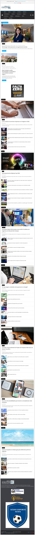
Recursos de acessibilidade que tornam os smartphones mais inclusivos (17, 401)
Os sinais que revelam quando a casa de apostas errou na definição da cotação (18, 185)
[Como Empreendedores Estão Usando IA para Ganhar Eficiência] (4, 147)
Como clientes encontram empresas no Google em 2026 (15, 121)
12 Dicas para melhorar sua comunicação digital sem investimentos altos (17, 312)
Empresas (3, 119)
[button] (6, 12)
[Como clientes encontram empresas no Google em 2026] (17, 109)
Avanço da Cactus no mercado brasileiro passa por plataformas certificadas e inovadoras (20, 189)
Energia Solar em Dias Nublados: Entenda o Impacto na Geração (16, 256)
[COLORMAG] (8, 480)
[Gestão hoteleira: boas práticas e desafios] (4, 468)
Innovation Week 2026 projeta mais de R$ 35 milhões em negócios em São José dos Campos (16, 230)
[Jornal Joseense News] (2, 15)
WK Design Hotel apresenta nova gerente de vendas (14, 47)
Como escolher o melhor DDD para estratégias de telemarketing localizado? (18, 418)
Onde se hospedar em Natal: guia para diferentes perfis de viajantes (16, 450)
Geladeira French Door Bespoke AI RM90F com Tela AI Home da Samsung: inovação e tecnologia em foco (19, 252)
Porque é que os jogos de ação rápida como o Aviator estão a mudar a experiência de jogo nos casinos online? (19, 181)
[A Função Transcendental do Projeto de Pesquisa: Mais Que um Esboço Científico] (17, 335)
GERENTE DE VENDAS (13, 45)
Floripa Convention (8, 66)
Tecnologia (3, 227)
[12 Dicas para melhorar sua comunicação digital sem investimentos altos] (4, 313)
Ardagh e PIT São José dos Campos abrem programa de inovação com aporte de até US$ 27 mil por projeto (20, 238)
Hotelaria (10, 18)
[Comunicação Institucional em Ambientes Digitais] (4, 317)
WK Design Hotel (23, 45)
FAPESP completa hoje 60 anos (11, 374)
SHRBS (11, 68)
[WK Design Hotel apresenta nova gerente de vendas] (17, 33)
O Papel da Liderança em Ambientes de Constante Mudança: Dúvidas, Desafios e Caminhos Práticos (19, 142)
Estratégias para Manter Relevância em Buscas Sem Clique (15, 294)
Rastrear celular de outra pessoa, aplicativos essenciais (15, 423)
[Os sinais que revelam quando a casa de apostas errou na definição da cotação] (4, 186)
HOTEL (17, 45)
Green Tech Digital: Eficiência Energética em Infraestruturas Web (16, 260)
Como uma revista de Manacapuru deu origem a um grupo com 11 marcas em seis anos (20, 133)
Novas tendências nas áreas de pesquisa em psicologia (15, 361)
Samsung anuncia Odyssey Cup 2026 (11, 173)
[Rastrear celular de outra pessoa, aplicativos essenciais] (4, 424)
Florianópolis (8, 45)
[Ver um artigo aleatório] (33, 15)
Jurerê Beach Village (12, 67)
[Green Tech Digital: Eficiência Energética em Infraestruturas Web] (4, 261)
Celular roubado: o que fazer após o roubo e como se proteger (16, 414)
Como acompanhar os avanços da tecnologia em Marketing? (16, 247)
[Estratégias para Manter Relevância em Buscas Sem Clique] (4, 295)
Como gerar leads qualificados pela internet (13, 299)
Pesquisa (3, 345)
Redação (4, 45)
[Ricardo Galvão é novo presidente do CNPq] (4, 370)
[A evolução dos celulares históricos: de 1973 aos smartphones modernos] (4, 410)
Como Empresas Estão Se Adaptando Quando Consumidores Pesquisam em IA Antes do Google (20, 138)
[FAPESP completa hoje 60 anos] (4, 375)
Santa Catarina (8, 68)
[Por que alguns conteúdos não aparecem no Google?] (17, 275)
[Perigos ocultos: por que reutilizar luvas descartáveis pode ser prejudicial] (4, 357)
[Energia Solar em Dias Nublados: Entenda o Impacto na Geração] (4, 257)
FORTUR (12, 66)
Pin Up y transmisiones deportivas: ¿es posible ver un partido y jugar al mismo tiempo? (19, 202)
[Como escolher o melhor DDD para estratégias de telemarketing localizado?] (4, 419)
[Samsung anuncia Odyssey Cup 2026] (17, 161)
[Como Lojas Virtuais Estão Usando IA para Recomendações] (4, 308)
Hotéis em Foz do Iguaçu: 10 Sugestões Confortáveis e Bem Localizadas (17, 463)
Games (3, 171)
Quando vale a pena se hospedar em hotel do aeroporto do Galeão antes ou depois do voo (19, 472)
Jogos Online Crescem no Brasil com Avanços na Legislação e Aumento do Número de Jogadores (19, 198)
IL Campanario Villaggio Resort (5, 67)
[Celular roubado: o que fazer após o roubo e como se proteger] (4, 415)
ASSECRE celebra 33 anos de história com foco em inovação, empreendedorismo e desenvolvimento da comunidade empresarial (19, 129)
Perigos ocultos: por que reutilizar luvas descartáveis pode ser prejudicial (18, 356)
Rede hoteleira (4, 68)
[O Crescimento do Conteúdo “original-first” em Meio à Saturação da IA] (4, 243)
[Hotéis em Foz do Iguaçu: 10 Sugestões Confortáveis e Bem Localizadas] (4, 464)
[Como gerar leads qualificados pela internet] (4, 299)
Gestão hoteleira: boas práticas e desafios (13, 467)
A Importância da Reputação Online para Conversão (14, 303)
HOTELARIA (19, 45)
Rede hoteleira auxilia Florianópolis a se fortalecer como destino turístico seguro (9, 72)
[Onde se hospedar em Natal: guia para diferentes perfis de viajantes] (17, 438)
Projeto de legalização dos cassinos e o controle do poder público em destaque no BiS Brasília (19, 194)
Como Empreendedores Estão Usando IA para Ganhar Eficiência (16, 146)
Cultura (5, 18)
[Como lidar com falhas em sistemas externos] (4, 321)
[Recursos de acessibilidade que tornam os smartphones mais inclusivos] (17, 389)
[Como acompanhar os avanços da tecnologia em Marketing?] (4, 248)
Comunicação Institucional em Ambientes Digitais (14, 316)
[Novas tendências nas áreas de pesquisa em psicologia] (4, 362)
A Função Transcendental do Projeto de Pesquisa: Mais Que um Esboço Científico (17, 348)
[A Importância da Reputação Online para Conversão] (4, 304)
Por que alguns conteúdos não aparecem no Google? (15, 287)
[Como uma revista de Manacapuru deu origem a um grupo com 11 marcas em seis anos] (4, 134)
